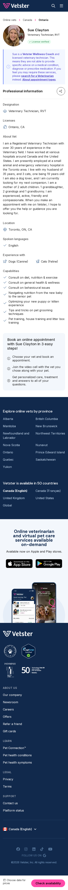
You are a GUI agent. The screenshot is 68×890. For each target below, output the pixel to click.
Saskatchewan (46, 459)
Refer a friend (12, 724)
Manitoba (9, 426)
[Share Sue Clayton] (61, 91)
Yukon (7, 467)
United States (45, 498)
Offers (7, 716)
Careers (8, 709)
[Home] (16, 5)
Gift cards (9, 731)
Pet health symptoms (17, 762)
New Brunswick (46, 426)
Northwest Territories (50, 433)
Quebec (8, 459)
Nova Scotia (11, 445)
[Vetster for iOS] (19, 563)
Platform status (13, 810)
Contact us (10, 803)
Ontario (8, 452)
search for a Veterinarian (37, 75)
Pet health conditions (17, 755)
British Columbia (47, 419)
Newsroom (10, 702)
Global (7, 505)
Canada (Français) (48, 491)
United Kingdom (14, 498)
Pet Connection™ (14, 748)
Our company (12, 695)
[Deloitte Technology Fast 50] (33, 670)
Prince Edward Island (50, 452)
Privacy (8, 779)
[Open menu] (61, 6)
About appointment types (39, 79)
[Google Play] (49, 563)
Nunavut (42, 445)
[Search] (53, 6)
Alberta (8, 419)
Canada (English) (15, 491)
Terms (7, 786)
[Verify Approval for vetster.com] (28, 651)
